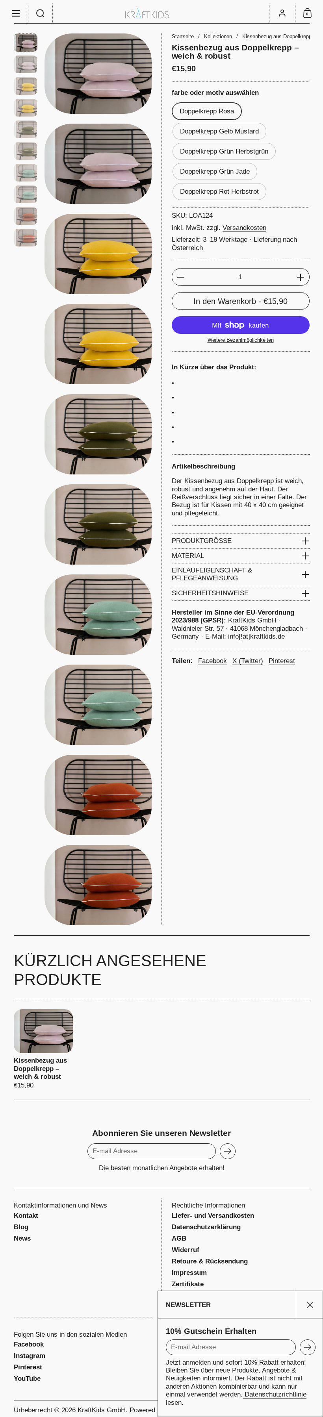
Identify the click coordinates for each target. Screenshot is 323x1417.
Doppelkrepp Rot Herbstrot (219, 191)
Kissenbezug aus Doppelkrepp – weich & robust (43, 1049)
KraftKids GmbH (102, 1410)
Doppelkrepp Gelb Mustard (219, 131)
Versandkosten (244, 228)
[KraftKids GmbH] (161, 13)
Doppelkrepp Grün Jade (215, 171)
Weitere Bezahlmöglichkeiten (241, 340)
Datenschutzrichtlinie (274, 1394)
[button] (40, 13)
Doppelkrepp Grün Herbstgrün (224, 151)
